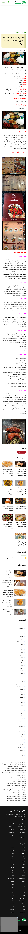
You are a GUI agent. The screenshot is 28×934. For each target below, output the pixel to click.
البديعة (21, 636)
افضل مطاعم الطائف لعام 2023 (19, 782)
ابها (22, 626)
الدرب (22, 652)
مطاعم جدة (22, 832)
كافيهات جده (11, 835)
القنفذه (21, 679)
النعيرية (21, 692)
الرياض (21, 660)
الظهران (21, 668)
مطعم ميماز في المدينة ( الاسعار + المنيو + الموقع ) (7, 508)
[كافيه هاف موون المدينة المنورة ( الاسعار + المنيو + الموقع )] (20, 583)
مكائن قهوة (21, 745)
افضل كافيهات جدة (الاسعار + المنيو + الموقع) (16, 785)
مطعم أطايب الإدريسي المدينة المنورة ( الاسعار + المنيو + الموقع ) (21, 472)
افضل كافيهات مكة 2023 (21, 787)
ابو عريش (21, 628)
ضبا (22, 740)
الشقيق (21, 663)
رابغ (22, 734)
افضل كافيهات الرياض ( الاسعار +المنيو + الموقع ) (16, 783)
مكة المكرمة (20, 748)
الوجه (22, 700)
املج (22, 703)
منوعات (21, 750)
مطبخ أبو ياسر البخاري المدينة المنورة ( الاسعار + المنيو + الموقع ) (8, 491)
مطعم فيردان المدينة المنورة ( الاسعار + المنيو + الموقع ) (20, 543)
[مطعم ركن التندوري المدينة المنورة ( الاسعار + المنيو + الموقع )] (14, 58)
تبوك (22, 708)
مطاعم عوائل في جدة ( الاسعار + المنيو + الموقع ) (16, 768)
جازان (22, 713)
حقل (22, 724)
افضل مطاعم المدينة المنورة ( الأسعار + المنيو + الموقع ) (14, 770)
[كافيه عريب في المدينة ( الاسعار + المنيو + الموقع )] (20, 612)
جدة (22, 716)
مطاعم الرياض (11, 827)
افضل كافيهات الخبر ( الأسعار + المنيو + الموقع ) (16, 798)
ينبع (22, 755)
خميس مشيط (20, 726)
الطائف (21, 665)
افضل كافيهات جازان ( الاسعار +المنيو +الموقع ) (16, 796)
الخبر (22, 644)
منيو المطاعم (22, 824)
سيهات (21, 737)
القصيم (21, 673)
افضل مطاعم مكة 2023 (21, 776)
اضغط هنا (20, 92)
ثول (22, 710)
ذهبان (22, 729)
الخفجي (21, 650)
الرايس (22, 658)
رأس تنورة (21, 732)
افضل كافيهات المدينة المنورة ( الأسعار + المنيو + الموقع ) (14, 789)
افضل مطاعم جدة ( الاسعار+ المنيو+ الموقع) (17, 767)
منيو (22, 753)
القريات (21, 671)
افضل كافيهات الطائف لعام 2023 (19, 793)
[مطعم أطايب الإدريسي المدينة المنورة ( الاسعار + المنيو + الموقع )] (20, 573)
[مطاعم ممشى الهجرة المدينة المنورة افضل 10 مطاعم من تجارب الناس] (20, 592)
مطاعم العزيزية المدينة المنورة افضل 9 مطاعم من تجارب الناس (8, 526)
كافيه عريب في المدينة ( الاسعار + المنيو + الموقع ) (8, 612)
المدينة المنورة (20, 687)
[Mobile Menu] (3, 3)
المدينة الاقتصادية (19, 684)
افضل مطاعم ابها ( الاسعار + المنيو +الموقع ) (17, 778)
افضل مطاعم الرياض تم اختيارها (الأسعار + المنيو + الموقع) (14, 763)
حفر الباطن (21, 721)
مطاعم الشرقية (22, 829)
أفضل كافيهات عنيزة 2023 (21, 795)
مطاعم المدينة (21, 452)
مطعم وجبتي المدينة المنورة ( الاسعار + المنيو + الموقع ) (21, 525)
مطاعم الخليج (22, 835)
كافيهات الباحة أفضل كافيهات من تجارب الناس (16, 800)
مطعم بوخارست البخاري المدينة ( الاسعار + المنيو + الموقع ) (21, 491)
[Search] (8, 2)
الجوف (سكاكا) (20, 642)
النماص (21, 695)
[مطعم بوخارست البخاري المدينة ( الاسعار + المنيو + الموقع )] (20, 602)
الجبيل (22, 639)
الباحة (22, 634)
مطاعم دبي (12, 829)
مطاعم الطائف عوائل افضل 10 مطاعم (18, 780)
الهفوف (21, 697)
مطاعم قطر (22, 838)
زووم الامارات (11, 832)
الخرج (22, 647)
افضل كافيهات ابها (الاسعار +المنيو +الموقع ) (17, 791)
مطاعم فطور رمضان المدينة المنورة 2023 (21, 507)
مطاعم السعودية (21, 827)
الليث (22, 681)
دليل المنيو (12, 824)
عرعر (22, 742)
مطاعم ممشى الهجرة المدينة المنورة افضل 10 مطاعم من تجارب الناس (8, 472)
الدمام (21, 655)
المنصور (21, 689)
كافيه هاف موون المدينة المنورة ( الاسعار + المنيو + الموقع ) (7, 583)
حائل (22, 718)
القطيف (21, 676)
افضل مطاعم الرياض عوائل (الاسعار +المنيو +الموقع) (15, 765)
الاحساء (21, 631)
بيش (22, 705)
